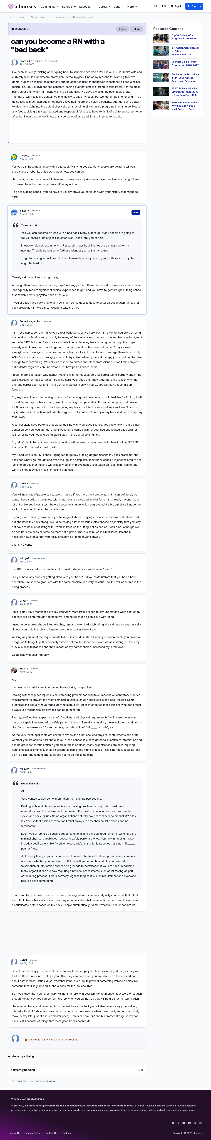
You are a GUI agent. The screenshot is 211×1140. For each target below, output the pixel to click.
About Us (15, 1133)
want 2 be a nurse (31, 61)
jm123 (23, 960)
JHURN (24, 483)
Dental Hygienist (30, 321)
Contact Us (51, 1133)
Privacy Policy (32, 1133)
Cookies (66, 1133)
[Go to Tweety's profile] (14, 157)
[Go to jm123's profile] (14, 962)
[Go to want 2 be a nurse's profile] (15, 62)
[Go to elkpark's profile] (14, 212)
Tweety (24, 155)
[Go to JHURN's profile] (14, 485)
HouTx (24, 668)
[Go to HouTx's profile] (14, 670)
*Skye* (24, 558)
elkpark (24, 210)
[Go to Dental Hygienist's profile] (14, 323)
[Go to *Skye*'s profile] (14, 560)
